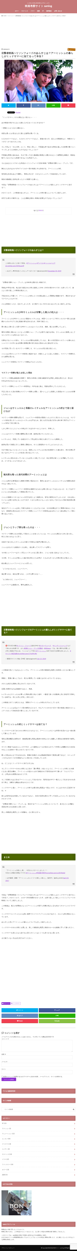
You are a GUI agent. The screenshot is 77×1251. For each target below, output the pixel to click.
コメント (5, 1039)
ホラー (17, 11)
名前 (4, 1054)
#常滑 (44, 873)
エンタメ (6, 1139)
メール (4, 1061)
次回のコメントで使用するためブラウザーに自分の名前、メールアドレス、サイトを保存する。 (33, 1076)
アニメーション (8, 1133)
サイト (4, 1069)
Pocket (17, 112)
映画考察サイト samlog (38, 5)
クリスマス (6, 1144)
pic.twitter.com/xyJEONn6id (55, 873)
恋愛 (38, 11)
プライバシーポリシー (8, 1248)
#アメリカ (40, 263)
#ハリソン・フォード (24, 645)
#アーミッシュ (31, 263)
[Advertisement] (38, 32)
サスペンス (24, 11)
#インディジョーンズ (60, 645)
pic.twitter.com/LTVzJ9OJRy (27, 653)
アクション (6, 1128)
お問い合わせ (58, 11)
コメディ (6, 1149)
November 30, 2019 (54, 271)
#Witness (47, 648)
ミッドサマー (16, 1003)
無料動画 (49, 11)
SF (43, 11)
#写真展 (39, 873)
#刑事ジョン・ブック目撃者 (33, 648)
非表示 (41, 210)
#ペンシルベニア (49, 263)
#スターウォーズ (45, 645)
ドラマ (32, 11)
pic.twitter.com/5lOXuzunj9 (14, 266)
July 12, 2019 (41, 659)
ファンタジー (7, 1164)
